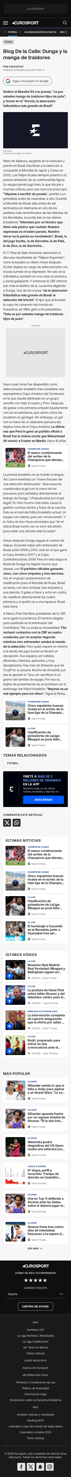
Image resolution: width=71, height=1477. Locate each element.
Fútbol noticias (35, 1353)
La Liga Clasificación (35, 1341)
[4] (40, 1280)
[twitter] (31, 1467)
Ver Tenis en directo (35, 1347)
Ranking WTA (35, 1420)
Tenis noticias (35, 1438)
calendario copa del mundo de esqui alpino (35, 1426)
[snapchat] (40, 1467)
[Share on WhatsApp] (17, 823)
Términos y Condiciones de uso (35, 1382)
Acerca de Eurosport (35, 1367)
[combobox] (35, 1294)
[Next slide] (66, 32)
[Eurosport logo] (25, 23)
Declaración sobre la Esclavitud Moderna (35, 1400)
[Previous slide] (4, 32)
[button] (5, 23)
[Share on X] (7, 823)
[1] (26, 1280)
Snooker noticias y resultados (35, 1414)
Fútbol (8, 42)
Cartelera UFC (35, 1329)
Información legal (35, 1394)
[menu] (65, 23)
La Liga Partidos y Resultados (35, 1335)
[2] (30, 1280)
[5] (45, 1280)
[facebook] (21, 1467)
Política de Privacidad (35, 1388)
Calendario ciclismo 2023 (35, 1432)
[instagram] (50, 1467)
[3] (35, 1280)
